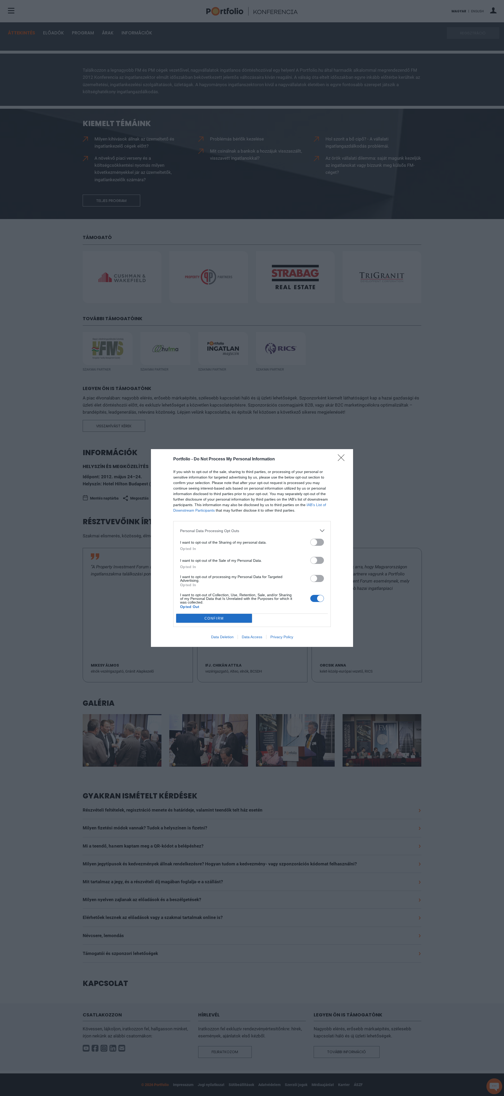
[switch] (317, 542)
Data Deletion (222, 637)
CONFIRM (214, 618)
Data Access (252, 637)
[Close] (343, 459)
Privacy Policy (281, 637)
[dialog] (252, 548)
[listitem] (252, 530)
